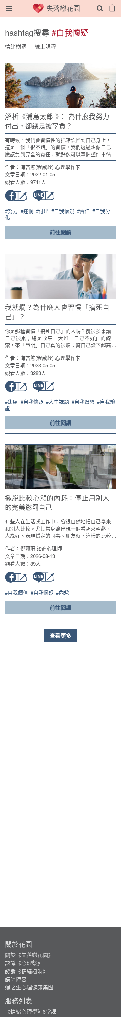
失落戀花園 (63, 8)
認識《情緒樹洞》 (26, 971)
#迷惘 (28, 210)
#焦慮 (12, 401)
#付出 (43, 210)
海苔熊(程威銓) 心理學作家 (50, 166)
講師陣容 (16, 979)
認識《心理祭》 (24, 963)
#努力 (12, 210)
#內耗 (62, 592)
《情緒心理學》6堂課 (30, 1011)
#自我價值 (17, 592)
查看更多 (60, 635)
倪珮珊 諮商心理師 (41, 548)
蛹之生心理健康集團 (29, 987)
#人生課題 (58, 401)
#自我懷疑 (63, 210)
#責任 (84, 210)
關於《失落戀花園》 (29, 955)
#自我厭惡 (84, 401)
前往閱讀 (60, 232)
